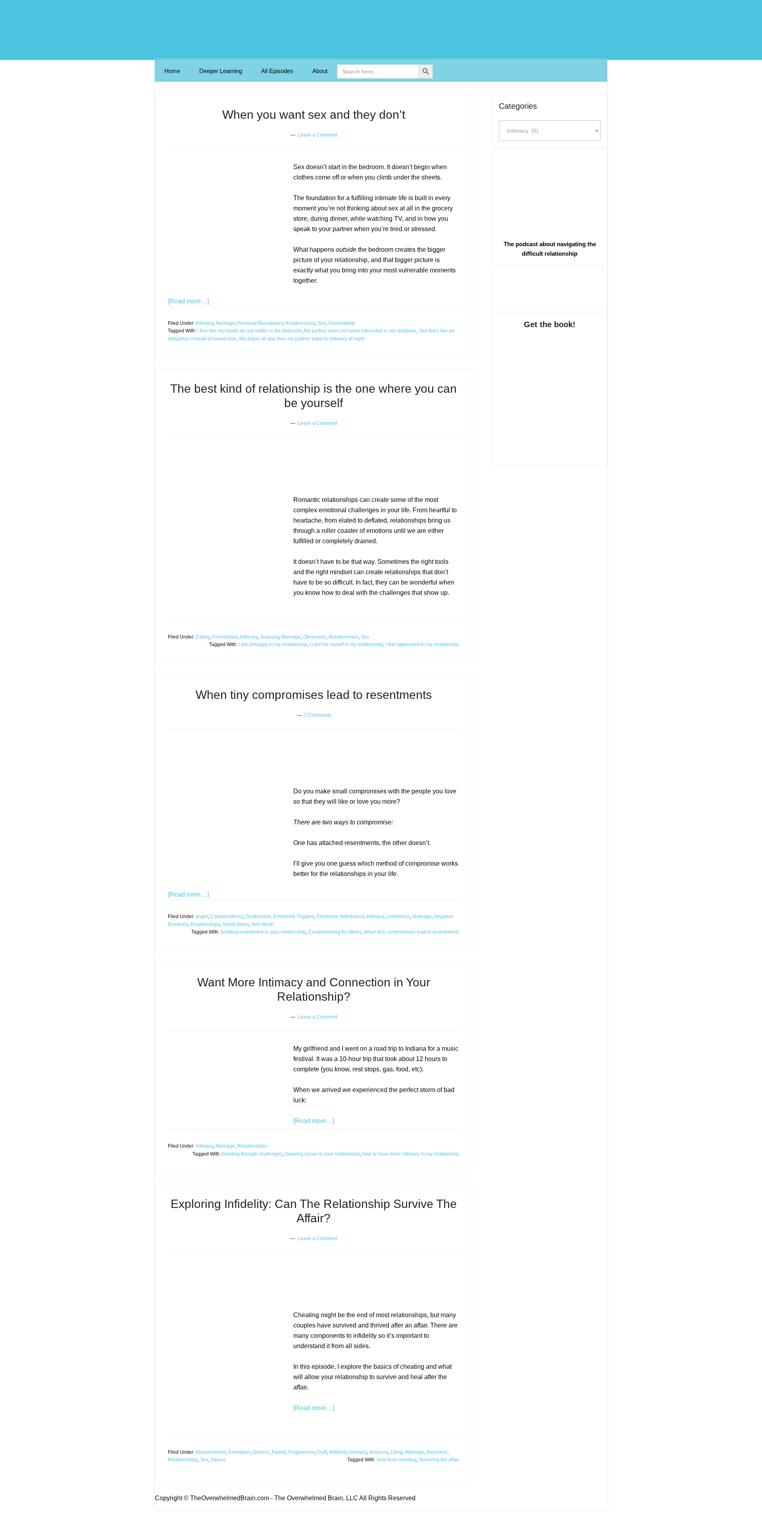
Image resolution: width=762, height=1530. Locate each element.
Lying (396, 1452)
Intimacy (204, 323)
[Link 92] (549, 193)
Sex (322, 323)
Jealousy (269, 637)
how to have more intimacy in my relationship (410, 1154)
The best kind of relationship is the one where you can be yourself (315, 464)
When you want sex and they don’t (313, 114)
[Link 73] (227, 1372)
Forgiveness (301, 1452)
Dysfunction (258, 916)
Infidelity (338, 1452)
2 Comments (317, 715)
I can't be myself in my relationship (346, 644)
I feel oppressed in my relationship (422, 644)
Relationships (300, 323)
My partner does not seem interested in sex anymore (360, 331)
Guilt (322, 1452)
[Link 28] (227, 557)
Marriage (225, 323)
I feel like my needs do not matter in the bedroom (249, 331)
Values (218, 1459)
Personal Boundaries (260, 323)
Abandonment (210, 1452)
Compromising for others (335, 932)
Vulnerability (341, 323)
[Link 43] (227, 829)
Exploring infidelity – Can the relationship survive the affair (302, 1279)
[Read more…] (188, 301)
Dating (203, 637)
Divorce (261, 1452)
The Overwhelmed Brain (381, 30)
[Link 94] (549, 388)
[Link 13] (227, 224)
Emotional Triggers (293, 916)
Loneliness (398, 916)
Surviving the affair (439, 1459)
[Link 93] (549, 288)
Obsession (314, 637)
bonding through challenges (252, 1154)
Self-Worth (262, 924)
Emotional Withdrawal (340, 916)
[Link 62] (227, 1086)
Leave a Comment (317, 135)
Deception (239, 1452)
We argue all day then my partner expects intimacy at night (301, 339)
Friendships (225, 637)
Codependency (226, 916)
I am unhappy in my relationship (273, 644)
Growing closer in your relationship (322, 1154)
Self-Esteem (236, 924)
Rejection (437, 1452)
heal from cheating (397, 1459)
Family (279, 1452)
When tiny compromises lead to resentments (314, 694)
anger (202, 916)
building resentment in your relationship (263, 932)
